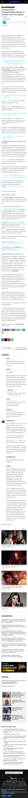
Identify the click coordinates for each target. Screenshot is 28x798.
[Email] (18, 330)
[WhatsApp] (12, 339)
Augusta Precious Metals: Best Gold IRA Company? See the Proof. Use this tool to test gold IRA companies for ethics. (15, 62)
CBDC (22, 224)
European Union (16, 222)
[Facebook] (2, 330)
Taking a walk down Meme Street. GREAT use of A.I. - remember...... (17, 709)
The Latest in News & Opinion (9, 7)
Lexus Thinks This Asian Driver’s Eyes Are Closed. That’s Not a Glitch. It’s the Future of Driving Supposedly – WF (14, 731)
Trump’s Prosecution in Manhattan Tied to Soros (21, 348)
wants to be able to (18, 249)
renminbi (13, 118)
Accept (4, 795)
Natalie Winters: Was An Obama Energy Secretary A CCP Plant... (18, 702)
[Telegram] (16, 330)
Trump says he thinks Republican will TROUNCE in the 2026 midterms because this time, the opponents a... (18, 694)
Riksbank (8, 106)
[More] (2, 332)
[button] (26, 2)
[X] (5, 330)
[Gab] (10, 330)
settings (12, 793)
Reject (9, 795)
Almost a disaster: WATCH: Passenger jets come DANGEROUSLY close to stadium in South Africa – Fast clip (14, 738)
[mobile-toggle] (2, 2)
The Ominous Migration (6, 348)
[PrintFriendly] (21, 330)
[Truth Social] (8, 330)
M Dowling (4, 16)
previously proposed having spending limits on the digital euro (13, 208)
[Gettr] (13, 330)
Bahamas (6, 100)
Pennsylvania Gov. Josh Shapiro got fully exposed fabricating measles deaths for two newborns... (18, 717)
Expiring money (5, 159)
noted (8, 129)
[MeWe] (24, 330)
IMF (10, 86)
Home (2, 5)
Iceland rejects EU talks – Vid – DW (12, 734)
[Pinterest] (9, 339)
